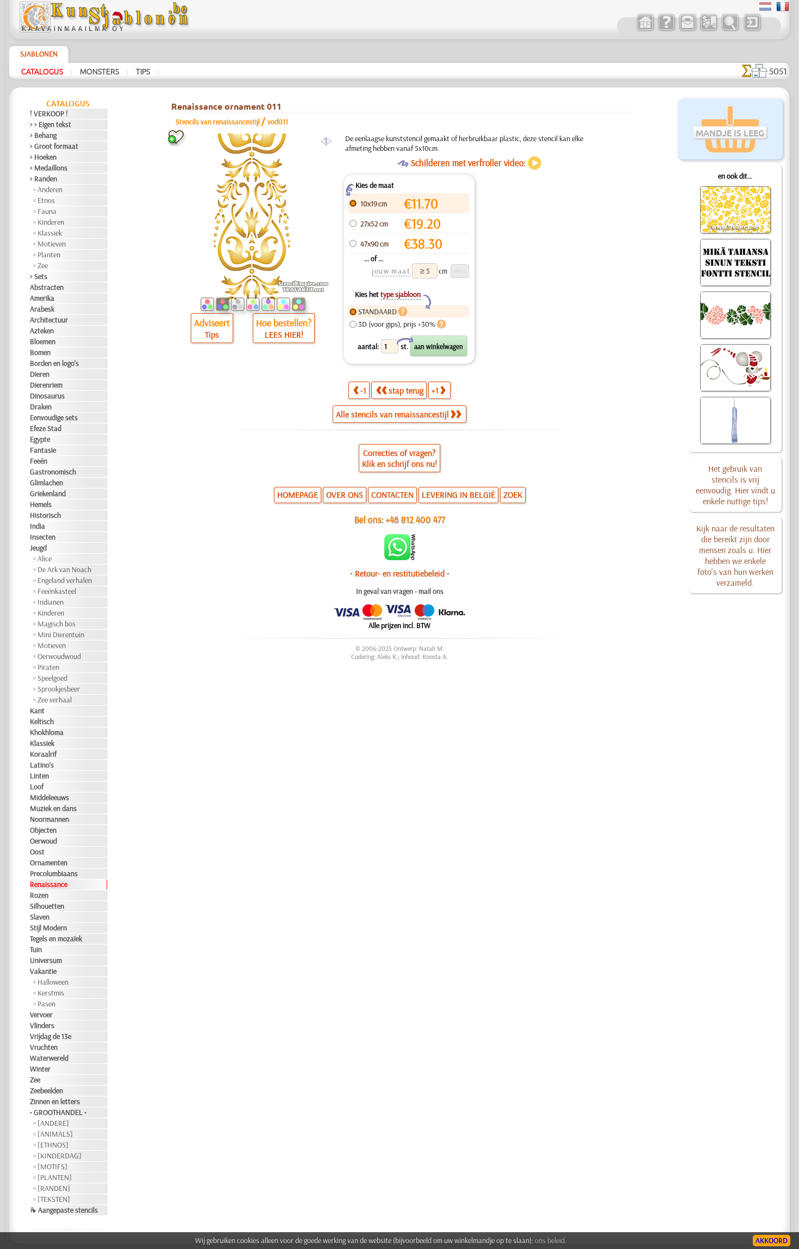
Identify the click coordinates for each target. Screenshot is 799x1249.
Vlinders (42, 1025)
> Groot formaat (54, 146)
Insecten (42, 537)
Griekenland (48, 493)
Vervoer (41, 1014)
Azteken (42, 330)
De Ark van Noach (64, 569)
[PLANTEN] (55, 1177)
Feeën (38, 461)
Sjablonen (39, 54)
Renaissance (48, 884)
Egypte (40, 439)
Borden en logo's (54, 363)
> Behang (43, 135)
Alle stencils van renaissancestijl (392, 414)
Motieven (52, 244)
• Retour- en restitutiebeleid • (400, 573)
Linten (39, 776)
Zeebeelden (46, 1090)
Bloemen (42, 341)
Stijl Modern (48, 928)
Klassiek (50, 233)
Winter (40, 1069)
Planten (49, 254)
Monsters (99, 71)
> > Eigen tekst (50, 124)
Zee (43, 265)
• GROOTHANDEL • (58, 1112)
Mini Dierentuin (61, 634)
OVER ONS (344, 494)
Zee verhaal (55, 700)
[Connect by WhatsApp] (399, 557)
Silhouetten (47, 906)
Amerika (42, 298)
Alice (45, 558)
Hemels (41, 504)
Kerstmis (51, 993)
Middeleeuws (49, 797)
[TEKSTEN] (54, 1199)
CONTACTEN (392, 494)
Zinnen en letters (55, 1101)
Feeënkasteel (57, 591)
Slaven (39, 917)
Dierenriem (46, 385)
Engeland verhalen (65, 580)
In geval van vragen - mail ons (400, 591)
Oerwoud (43, 841)
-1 (363, 390)
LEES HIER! (284, 334)
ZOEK (512, 494)
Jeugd (38, 548)
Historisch (45, 515)
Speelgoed (52, 678)
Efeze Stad (45, 428)
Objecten (43, 830)
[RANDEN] (54, 1188)
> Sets (38, 276)
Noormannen (49, 819)
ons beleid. (550, 1240)
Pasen (46, 1004)
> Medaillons (48, 168)
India (37, 526)
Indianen (51, 602)
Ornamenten (48, 862)
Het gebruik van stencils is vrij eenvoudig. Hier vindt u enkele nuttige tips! (735, 484)
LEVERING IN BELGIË (458, 494)
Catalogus (42, 71)
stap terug (406, 390)
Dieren (39, 374)
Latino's (42, 765)
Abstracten (47, 287)
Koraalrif (43, 754)
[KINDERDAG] (60, 1156)
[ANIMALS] (55, 1134)
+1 (435, 390)
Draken (41, 406)
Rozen (39, 895)
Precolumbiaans (54, 873)
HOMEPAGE (297, 494)
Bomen (40, 352)
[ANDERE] (53, 1123)
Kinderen (51, 222)
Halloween (53, 982)
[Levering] (708, 29)
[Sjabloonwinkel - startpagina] (103, 30)
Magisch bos (57, 624)
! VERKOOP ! (49, 113)
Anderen (50, 189)
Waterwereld (49, 1058)
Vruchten (44, 1047)
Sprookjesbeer (59, 689)
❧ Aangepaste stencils (64, 1210)
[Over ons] (666, 29)
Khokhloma (47, 732)
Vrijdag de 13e (50, 1036)
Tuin (36, 949)
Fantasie (43, 450)
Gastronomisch (53, 472)
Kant (37, 710)
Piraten (48, 667)
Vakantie (43, 971)
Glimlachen (46, 482)
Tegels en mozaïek (56, 938)
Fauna (47, 211)
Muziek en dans (53, 808)
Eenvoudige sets (54, 417)
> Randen (43, 178)
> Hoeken (43, 157)
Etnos (46, 200)
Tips (143, 71)
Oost (37, 852)
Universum (46, 960)
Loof (36, 786)
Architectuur (49, 320)
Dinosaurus (47, 396)
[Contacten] (687, 29)
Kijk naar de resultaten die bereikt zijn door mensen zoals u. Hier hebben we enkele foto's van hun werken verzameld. (735, 555)
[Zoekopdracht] (729, 29)
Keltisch (42, 721)
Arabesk (42, 309)
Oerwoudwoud (59, 656)
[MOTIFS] (52, 1166)
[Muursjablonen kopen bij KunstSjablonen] (645, 29)
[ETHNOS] (53, 1145)
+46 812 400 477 (415, 519)
